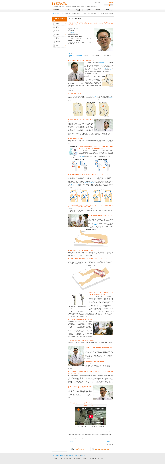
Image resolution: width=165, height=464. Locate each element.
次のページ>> (109, 441)
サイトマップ (83, 455)
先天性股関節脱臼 (95, 96)
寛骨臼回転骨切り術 (89, 182)
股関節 (72, 32)
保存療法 (71, 55)
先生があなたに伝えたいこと (57, 13)
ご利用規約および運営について (59, 455)
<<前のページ (72, 441)
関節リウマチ (107, 68)
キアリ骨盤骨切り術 (75, 184)
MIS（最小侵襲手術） (93, 224)
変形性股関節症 (102, 62)
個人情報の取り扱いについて (73, 455)
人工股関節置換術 (78, 55)
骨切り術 (82, 154)
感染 (111, 69)
